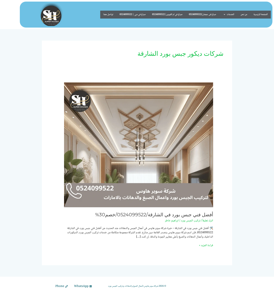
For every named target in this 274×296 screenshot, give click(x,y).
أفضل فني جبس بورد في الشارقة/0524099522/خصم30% (154, 215)
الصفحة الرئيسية (261, 15)
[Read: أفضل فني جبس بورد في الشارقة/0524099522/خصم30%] (138, 145)
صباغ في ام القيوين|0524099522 (167, 15)
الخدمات (230, 15)
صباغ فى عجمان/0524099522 (202, 15)
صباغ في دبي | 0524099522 (133, 15)
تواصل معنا (108, 15)
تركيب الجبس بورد (190, 220)
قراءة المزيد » (206, 245)
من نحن (244, 15)
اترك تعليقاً (207, 220)
